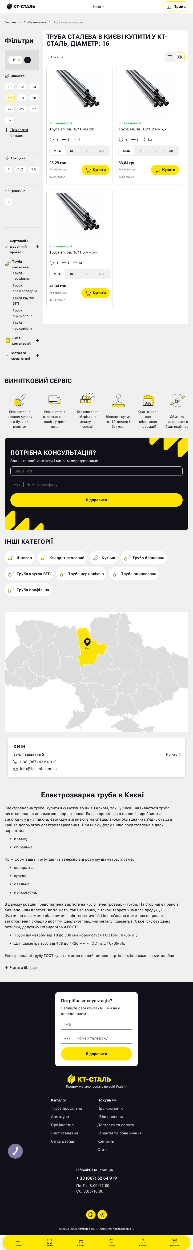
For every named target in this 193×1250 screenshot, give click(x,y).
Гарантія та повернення (119, 1133)
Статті (103, 1149)
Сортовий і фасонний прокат (19, 246)
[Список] (170, 57)
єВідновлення (110, 1116)
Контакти (105, 1141)
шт (101, 150)
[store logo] (20, 6)
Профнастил (62, 1125)
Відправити (96, 500)
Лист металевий (21, 340)
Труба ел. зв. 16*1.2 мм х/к (142, 129)
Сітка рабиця (63, 1141)
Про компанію (110, 1108)
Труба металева (35, 22)
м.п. (57, 150)
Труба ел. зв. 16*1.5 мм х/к (73, 252)
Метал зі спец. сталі (20, 355)
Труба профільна (66, 1108)
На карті (173, 754)
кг (72, 150)
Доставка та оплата (115, 1125)
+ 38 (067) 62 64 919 (38, 762)
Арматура (60, 1116)
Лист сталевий (64, 1133)
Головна (10, 22)
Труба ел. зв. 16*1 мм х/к (71, 129)
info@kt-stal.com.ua (38, 768)
